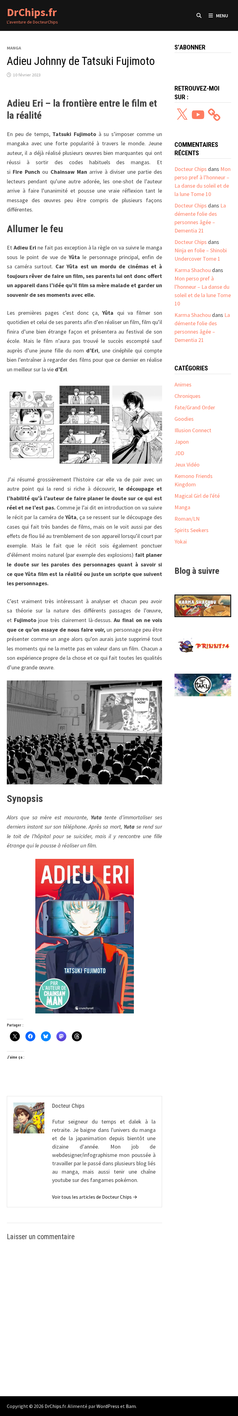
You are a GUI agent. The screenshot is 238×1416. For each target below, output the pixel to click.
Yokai (180, 541)
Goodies (184, 418)
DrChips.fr (32, 12)
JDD (179, 453)
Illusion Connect (192, 430)
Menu (222, 15)
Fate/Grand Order (194, 407)
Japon (181, 441)
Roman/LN (187, 518)
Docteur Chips (190, 169)
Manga (14, 48)
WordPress (107, 1406)
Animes (183, 384)
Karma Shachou (192, 270)
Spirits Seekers (191, 530)
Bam (131, 1406)
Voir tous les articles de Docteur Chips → (94, 1197)
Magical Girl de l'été (197, 495)
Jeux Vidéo (187, 464)
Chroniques (187, 395)
